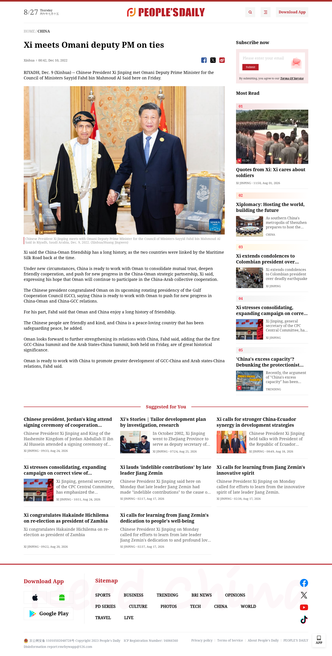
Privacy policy (202, 640)
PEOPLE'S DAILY (295, 640)
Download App (292, 12)
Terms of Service (230, 640)
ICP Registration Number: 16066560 (151, 640)
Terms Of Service (292, 78)
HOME (29, 31)
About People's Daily (263, 640)
